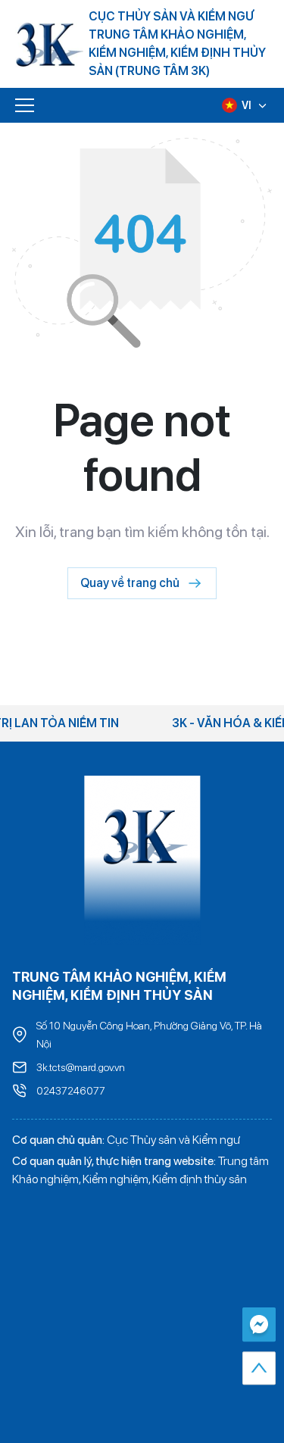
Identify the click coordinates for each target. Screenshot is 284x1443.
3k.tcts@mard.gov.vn (80, 1067)
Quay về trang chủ (129, 583)
